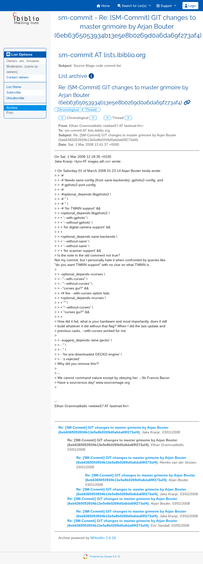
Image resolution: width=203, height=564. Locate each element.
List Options (21, 54)
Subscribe (13, 92)
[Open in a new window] (91, 76)
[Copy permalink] (187, 102)
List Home (13, 87)
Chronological (68, 110)
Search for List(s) (134, 5)
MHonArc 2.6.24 (103, 538)
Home (105, 5)
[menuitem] (103, 5)
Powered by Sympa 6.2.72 (105, 556)
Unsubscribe (15, 98)
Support (166, 5)
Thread (91, 110)
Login (191, 5)
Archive (11, 108)
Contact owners (17, 77)
